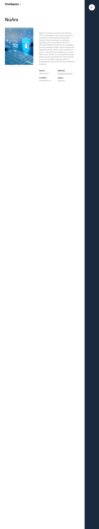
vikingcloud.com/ (65, 74)
